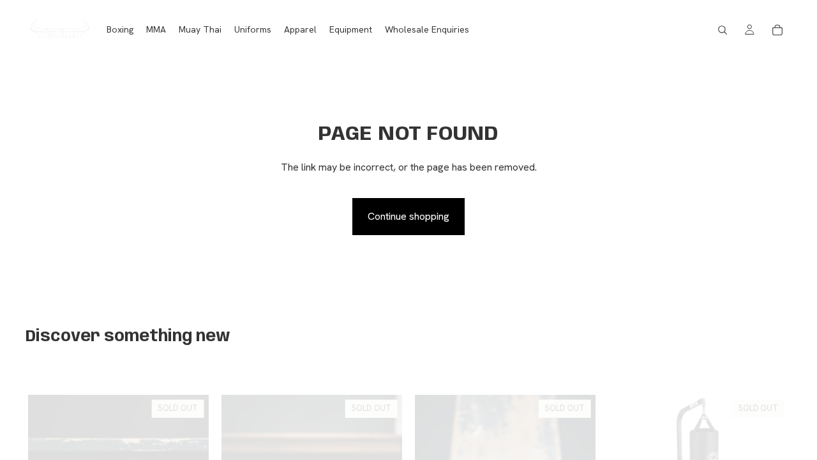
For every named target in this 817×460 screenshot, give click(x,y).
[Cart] (777, 30)
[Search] (722, 30)
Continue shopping (408, 216)
